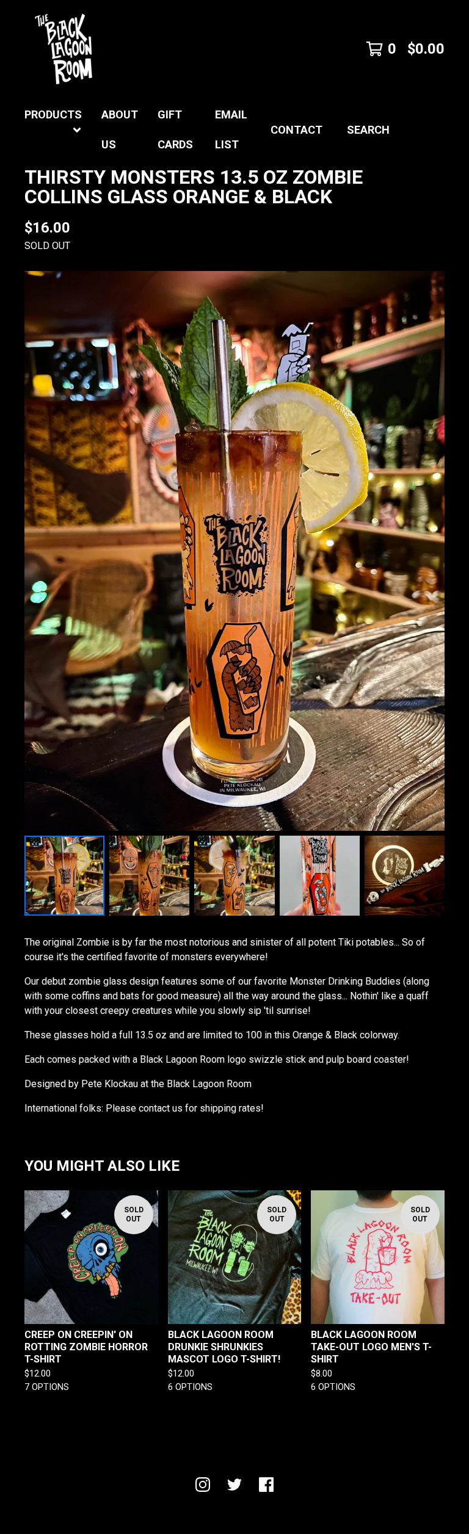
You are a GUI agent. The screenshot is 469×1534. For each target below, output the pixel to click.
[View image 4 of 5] (320, 876)
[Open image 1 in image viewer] (234, 551)
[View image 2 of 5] (149, 876)
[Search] (444, 130)
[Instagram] (203, 1484)
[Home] (63, 49)
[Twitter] (234, 1484)
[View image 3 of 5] (234, 876)
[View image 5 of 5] (405, 876)
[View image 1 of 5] (64, 876)
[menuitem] (53, 130)
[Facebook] (266, 1484)
